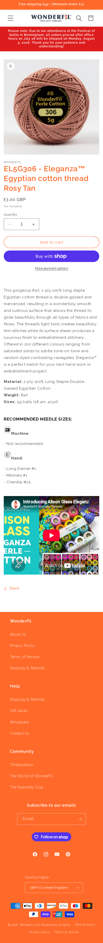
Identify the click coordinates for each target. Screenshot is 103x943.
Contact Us (19, 733)
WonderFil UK (30, 925)
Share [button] (14, 588)
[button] (10, 18)
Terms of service (66, 932)
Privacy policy (39, 932)
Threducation (21, 765)
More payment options (51, 268)
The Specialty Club (27, 787)
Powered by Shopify (55, 925)
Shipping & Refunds (27, 668)
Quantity (10, 214)
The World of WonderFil (31, 776)
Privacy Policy (22, 646)
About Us (18, 634)
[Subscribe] (80, 819)
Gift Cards (19, 711)
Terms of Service (25, 657)
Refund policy (85, 924)
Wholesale (19, 722)
